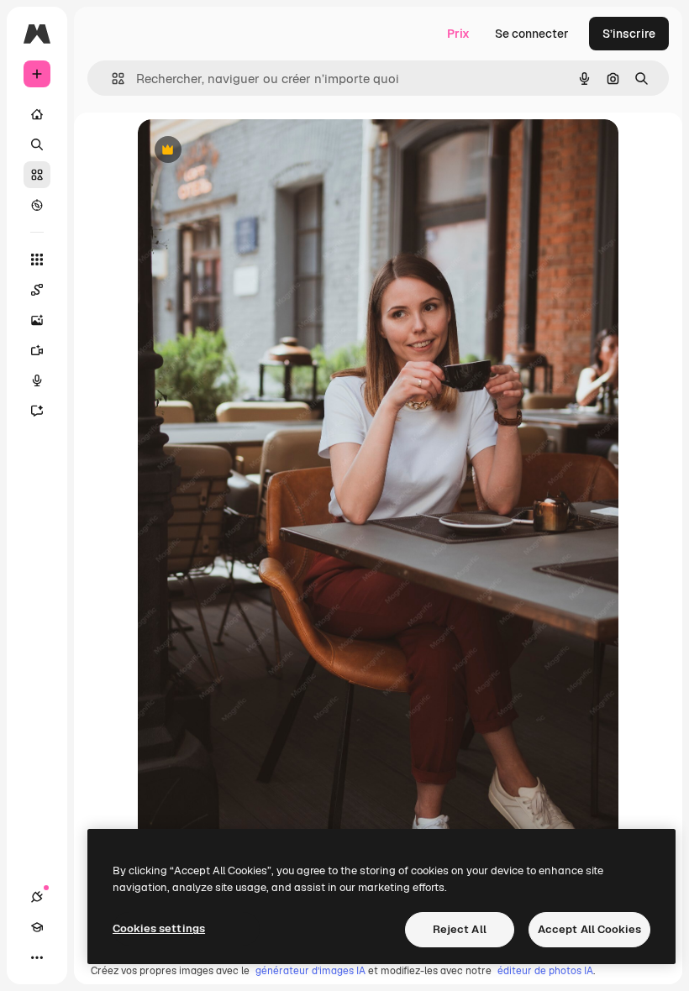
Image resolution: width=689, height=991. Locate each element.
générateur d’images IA (310, 971)
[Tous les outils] (37, 259)
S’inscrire (628, 33)
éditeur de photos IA (545, 971)
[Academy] (37, 927)
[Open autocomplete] (111, 78)
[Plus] (37, 957)
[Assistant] (37, 410)
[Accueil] (37, 114)
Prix (458, 33)
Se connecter (532, 33)
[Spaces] (37, 289)
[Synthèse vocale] (37, 380)
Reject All (460, 929)
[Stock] (37, 174)
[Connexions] (37, 897)
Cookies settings (159, 928)
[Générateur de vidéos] (37, 350)
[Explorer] (37, 204)
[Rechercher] (37, 144)
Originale (249, 151)
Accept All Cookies (589, 929)
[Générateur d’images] (37, 320)
